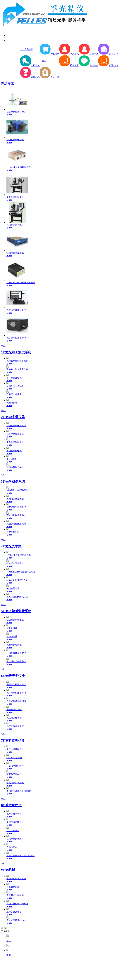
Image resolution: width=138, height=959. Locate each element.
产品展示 (55, 54)
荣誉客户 (113, 54)
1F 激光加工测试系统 (16, 352)
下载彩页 (44, 61)
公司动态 (113, 65)
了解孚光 (94, 54)
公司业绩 (35, 65)
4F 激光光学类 (11, 546)
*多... (3, 346)
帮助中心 (35, 77)
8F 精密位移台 (11, 805)
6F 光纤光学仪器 (13, 675)
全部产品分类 (26, 49)
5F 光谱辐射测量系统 (16, 611)
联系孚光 (74, 54)
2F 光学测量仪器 (13, 417)
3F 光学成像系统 (13, 481)
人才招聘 (55, 77)
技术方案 (74, 65)
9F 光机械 (8, 870)
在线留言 (94, 65)
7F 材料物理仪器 (13, 740)
